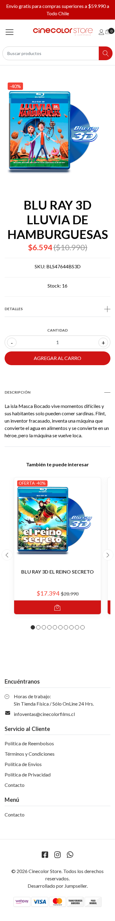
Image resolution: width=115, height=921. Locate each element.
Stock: (54, 285)
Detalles (14, 308)
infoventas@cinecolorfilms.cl (44, 714)
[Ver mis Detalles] (101, 32)
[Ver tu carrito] (107, 31)
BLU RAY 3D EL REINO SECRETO (57, 571)
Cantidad (57, 330)
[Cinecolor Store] (57, 32)
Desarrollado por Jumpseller (57, 886)
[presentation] (7, 554)
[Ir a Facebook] (45, 854)
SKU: (40, 266)
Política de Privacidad (28, 774)
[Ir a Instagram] (57, 854)
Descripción (17, 392)
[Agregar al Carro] (57, 607)
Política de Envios (23, 764)
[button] (33, 627)
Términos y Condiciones (30, 754)
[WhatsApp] (70, 854)
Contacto (15, 785)
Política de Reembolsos (29, 743)
